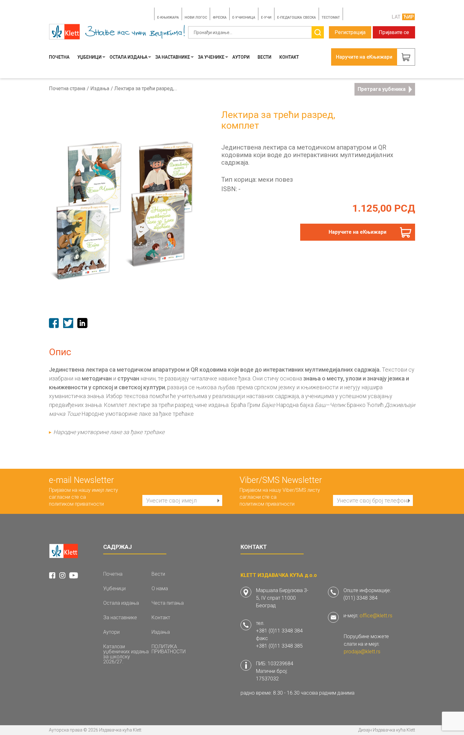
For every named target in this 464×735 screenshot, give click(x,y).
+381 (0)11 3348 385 (279, 646)
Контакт (289, 57)
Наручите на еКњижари (357, 232)
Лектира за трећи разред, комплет (145, 88)
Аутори (241, 57)
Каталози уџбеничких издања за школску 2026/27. (126, 654)
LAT (396, 17)
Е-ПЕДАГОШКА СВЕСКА (296, 17)
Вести (264, 57)
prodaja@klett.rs (362, 652)
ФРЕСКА (220, 17)
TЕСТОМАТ (331, 17)
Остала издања (128, 57)
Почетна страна (67, 88)
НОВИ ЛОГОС (196, 17)
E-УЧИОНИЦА (243, 17)
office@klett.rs (376, 616)
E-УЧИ (266, 17)
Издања (99, 88)
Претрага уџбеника (382, 89)
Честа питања (168, 603)
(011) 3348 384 (360, 598)
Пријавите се (394, 32)
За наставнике (172, 57)
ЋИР (408, 17)
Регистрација (350, 32)
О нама (160, 588)
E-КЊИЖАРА (168, 17)
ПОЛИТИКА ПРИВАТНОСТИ (169, 649)
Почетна (59, 57)
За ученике (211, 57)
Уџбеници (89, 57)
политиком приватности (76, 504)
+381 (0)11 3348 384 (279, 631)
